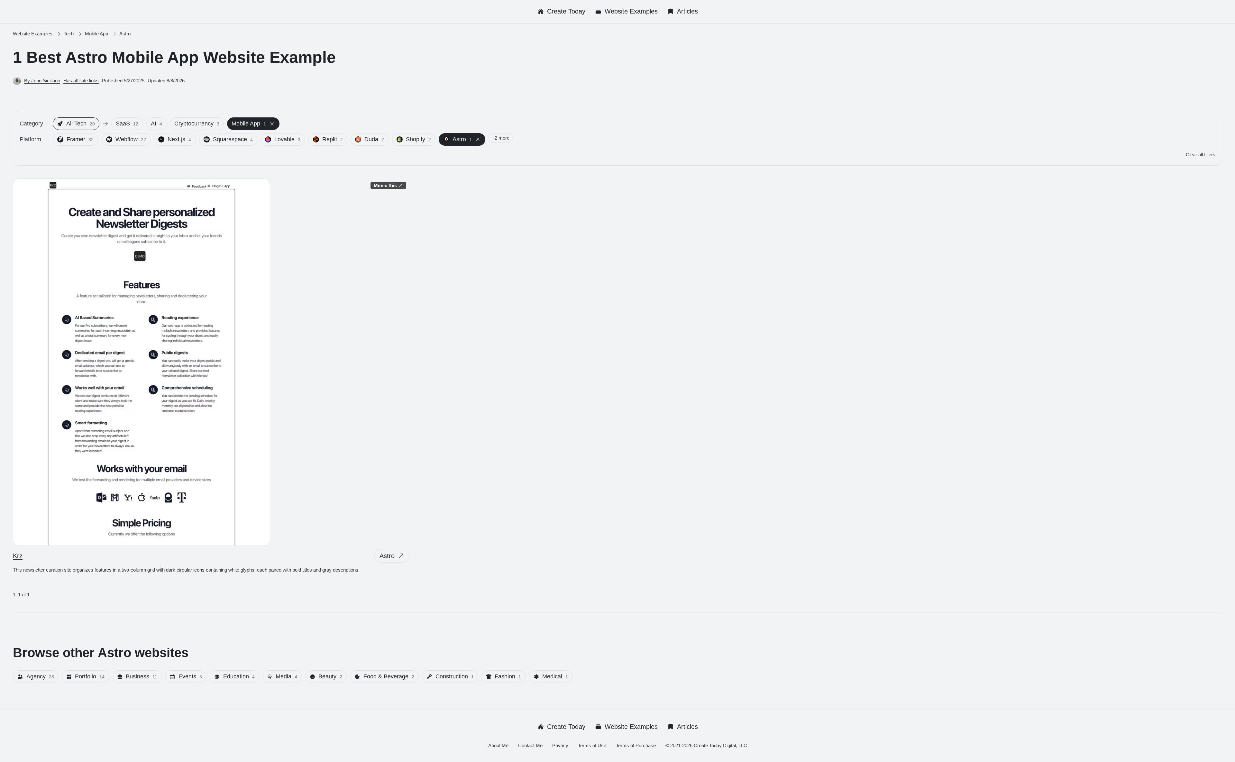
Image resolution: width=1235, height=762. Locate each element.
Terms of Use (592, 745)
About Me (498, 745)
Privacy (560, 745)
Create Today (566, 11)
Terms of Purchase (636, 745)
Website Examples (631, 11)
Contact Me (530, 745)
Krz (18, 555)
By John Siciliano (42, 80)
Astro (387, 555)
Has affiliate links (81, 80)
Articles (687, 11)
